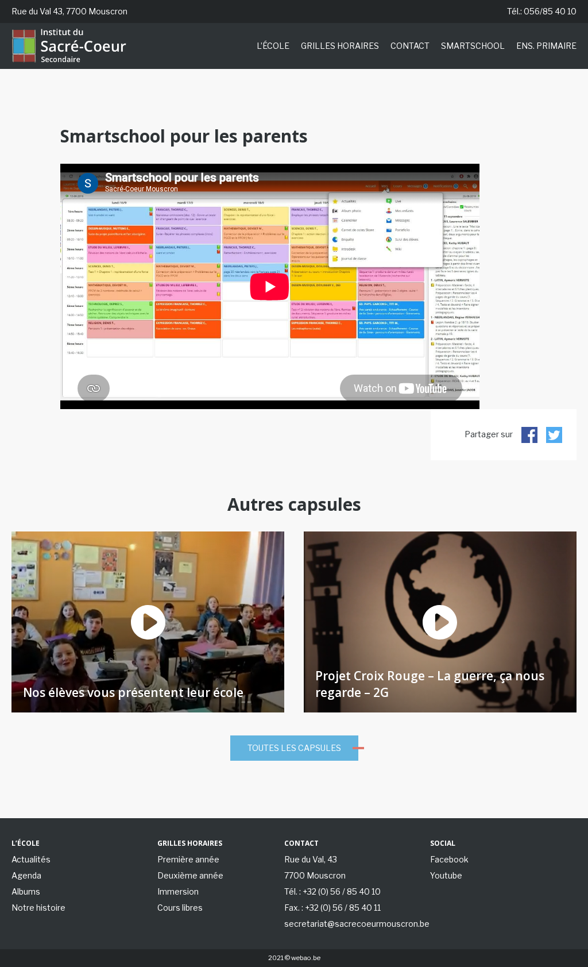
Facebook (449, 859)
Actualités (31, 859)
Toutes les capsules (294, 748)
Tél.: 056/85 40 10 (542, 11)
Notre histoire (38, 907)
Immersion (178, 891)
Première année (188, 859)
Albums (25, 891)
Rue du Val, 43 (310, 859)
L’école (273, 46)
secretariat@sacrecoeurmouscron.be (357, 924)
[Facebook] (529, 434)
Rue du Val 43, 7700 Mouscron (69, 11)
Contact (410, 46)
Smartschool (473, 46)
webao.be (305, 958)
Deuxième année (190, 875)
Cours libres (180, 907)
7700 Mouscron (315, 875)
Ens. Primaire (546, 46)
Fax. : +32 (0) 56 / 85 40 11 (332, 907)
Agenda (26, 875)
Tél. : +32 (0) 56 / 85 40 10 (332, 891)
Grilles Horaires (340, 46)
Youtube (446, 875)
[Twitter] (554, 434)
